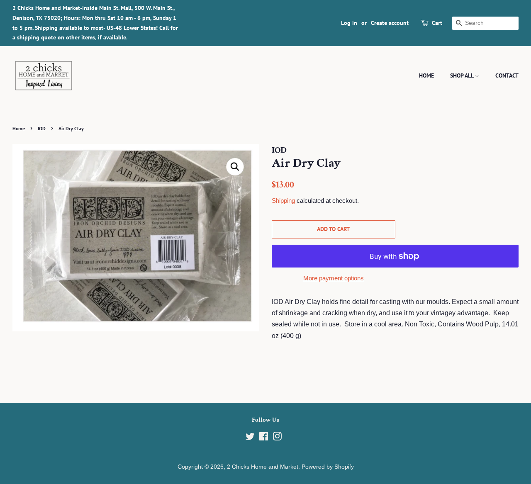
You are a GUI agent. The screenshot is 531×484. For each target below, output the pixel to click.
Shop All (462, 75)
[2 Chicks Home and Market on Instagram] (277, 438)
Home (426, 75)
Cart (437, 23)
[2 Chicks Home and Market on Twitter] (250, 438)
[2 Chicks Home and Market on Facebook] (263, 438)
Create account (390, 23)
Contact (507, 75)
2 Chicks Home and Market (262, 467)
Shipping (283, 200)
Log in (349, 23)
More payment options (333, 278)
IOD (42, 128)
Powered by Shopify (328, 467)
